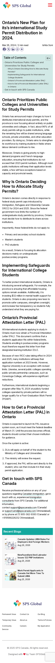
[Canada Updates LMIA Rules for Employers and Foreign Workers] (10, 539)
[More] (22, 49)
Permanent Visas (9, 614)
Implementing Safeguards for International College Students (26, 76)
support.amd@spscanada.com (20, 510)
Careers (23, 626)
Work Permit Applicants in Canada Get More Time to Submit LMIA (31, 573)
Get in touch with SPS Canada (20, 89)
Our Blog (41, 614)
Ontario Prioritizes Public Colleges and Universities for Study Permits (24, 64)
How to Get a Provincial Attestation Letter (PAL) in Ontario (28, 85)
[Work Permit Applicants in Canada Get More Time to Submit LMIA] (10, 570)
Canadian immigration (33, 493)
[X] (9, 49)
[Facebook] (4, 49)
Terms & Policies (45, 620)
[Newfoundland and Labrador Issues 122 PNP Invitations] (10, 555)
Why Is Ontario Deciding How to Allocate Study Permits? (28, 70)
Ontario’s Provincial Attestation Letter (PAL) (26, 80)
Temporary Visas (9, 620)
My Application (44, 626)
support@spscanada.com (24, 507)
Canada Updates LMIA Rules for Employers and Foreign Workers (34, 540)
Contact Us (24, 614)
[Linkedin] (13, 49)
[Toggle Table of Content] (47, 58)
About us (23, 620)
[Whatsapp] (17, 49)
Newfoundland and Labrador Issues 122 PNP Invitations (32, 556)
